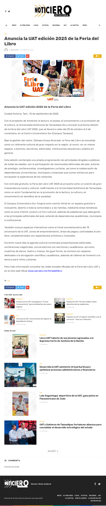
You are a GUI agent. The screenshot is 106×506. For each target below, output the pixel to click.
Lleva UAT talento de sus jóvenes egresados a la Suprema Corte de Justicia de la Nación (66, 339)
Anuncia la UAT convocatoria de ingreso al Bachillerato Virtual (33, 320)
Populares (19, 299)
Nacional (56, 25)
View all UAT (52, 451)
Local (36, 25)
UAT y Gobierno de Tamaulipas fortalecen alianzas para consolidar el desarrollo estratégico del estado (70, 426)
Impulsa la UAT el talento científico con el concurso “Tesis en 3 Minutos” (83, 318)
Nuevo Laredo (81, 498)
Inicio (14, 25)
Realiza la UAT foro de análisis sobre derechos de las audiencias (81, 303)
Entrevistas (96, 501)
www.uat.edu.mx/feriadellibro (45, 270)
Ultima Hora (25, 25)
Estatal (45, 25)
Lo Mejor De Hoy (94, 498)
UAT (65, 25)
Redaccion (15, 50)
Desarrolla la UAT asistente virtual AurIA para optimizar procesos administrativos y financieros (67, 368)
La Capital (74, 25)
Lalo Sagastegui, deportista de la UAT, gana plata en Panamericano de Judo (69, 397)
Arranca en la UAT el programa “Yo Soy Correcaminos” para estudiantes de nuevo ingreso (33, 304)
